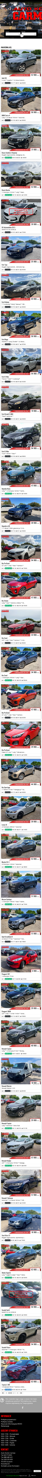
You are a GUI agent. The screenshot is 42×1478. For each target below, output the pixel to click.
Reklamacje (5, 1426)
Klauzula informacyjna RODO (11, 1424)
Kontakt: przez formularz (10, 1466)
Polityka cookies (7, 1422)
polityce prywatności (14, 1472)
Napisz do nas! (16, 1475)
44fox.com (33, 1475)
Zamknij (37, 1471)
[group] (21, 19)
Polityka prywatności (8, 1419)
